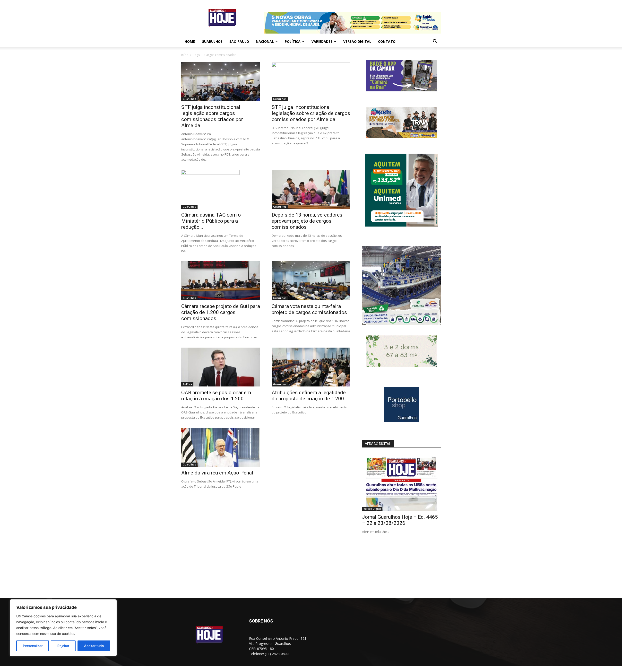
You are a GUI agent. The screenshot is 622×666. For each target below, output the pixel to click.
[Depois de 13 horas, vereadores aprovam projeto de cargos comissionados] (311, 189)
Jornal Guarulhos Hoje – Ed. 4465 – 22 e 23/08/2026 (400, 520)
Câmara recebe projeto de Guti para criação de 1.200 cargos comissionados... (220, 312)
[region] (63, 627)
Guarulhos (212, 41)
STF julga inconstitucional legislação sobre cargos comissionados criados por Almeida (212, 116)
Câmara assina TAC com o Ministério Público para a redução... (211, 221)
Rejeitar (63, 646)
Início (185, 55)
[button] (435, 42)
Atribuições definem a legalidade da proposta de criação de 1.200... (310, 396)
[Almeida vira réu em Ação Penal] (220, 447)
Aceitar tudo (94, 646)
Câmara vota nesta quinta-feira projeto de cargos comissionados (309, 309)
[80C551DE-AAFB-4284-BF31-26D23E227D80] (401, 225)
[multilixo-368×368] (401, 323)
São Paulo (239, 41)
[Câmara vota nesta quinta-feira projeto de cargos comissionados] (311, 280)
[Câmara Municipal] (401, 90)
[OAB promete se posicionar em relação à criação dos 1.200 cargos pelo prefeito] (220, 367)
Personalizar (33, 646)
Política (293, 41)
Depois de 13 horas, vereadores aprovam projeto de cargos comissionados (307, 221)
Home (190, 41)
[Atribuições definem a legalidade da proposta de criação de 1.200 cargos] (311, 367)
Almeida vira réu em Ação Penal (217, 473)
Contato (387, 41)
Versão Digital (357, 41)
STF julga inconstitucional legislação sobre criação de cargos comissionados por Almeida (311, 113)
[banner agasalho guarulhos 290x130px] (401, 137)
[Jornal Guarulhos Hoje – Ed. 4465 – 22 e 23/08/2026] (401, 482)
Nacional (265, 41)
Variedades (321, 41)
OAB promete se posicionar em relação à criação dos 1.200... (216, 396)
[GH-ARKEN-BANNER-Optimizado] (401, 365)
